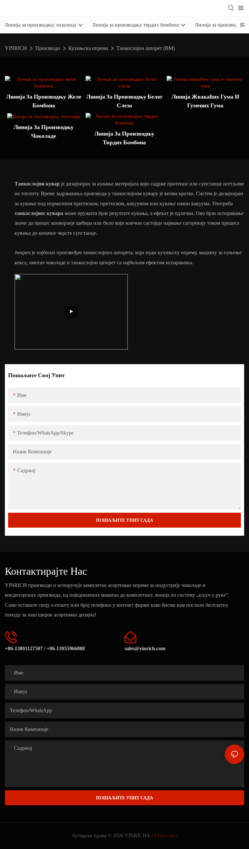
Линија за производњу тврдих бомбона (124, 138)
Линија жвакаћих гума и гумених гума (205, 101)
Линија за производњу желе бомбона (43, 101)
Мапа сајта (166, 835)
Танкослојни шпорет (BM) (145, 48)
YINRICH (16, 48)
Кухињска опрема (88, 48)
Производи (47, 48)
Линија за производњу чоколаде (44, 131)
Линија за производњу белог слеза (124, 101)
